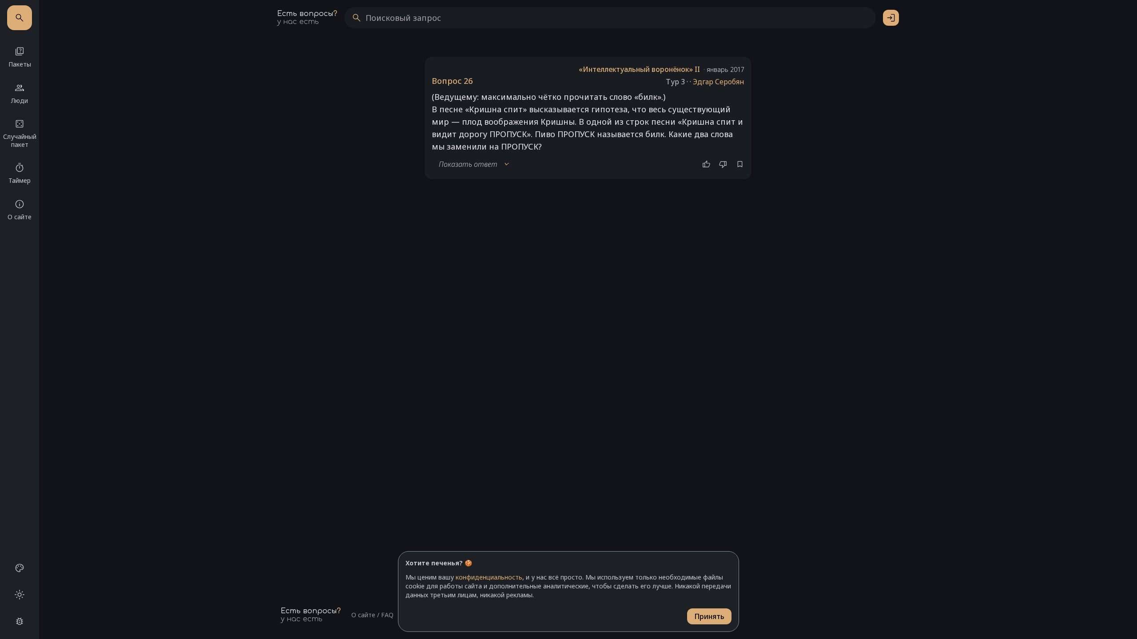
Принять (709, 616)
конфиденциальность (489, 577)
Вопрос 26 (452, 80)
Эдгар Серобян (718, 82)
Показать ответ (474, 164)
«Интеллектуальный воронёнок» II (639, 69)
